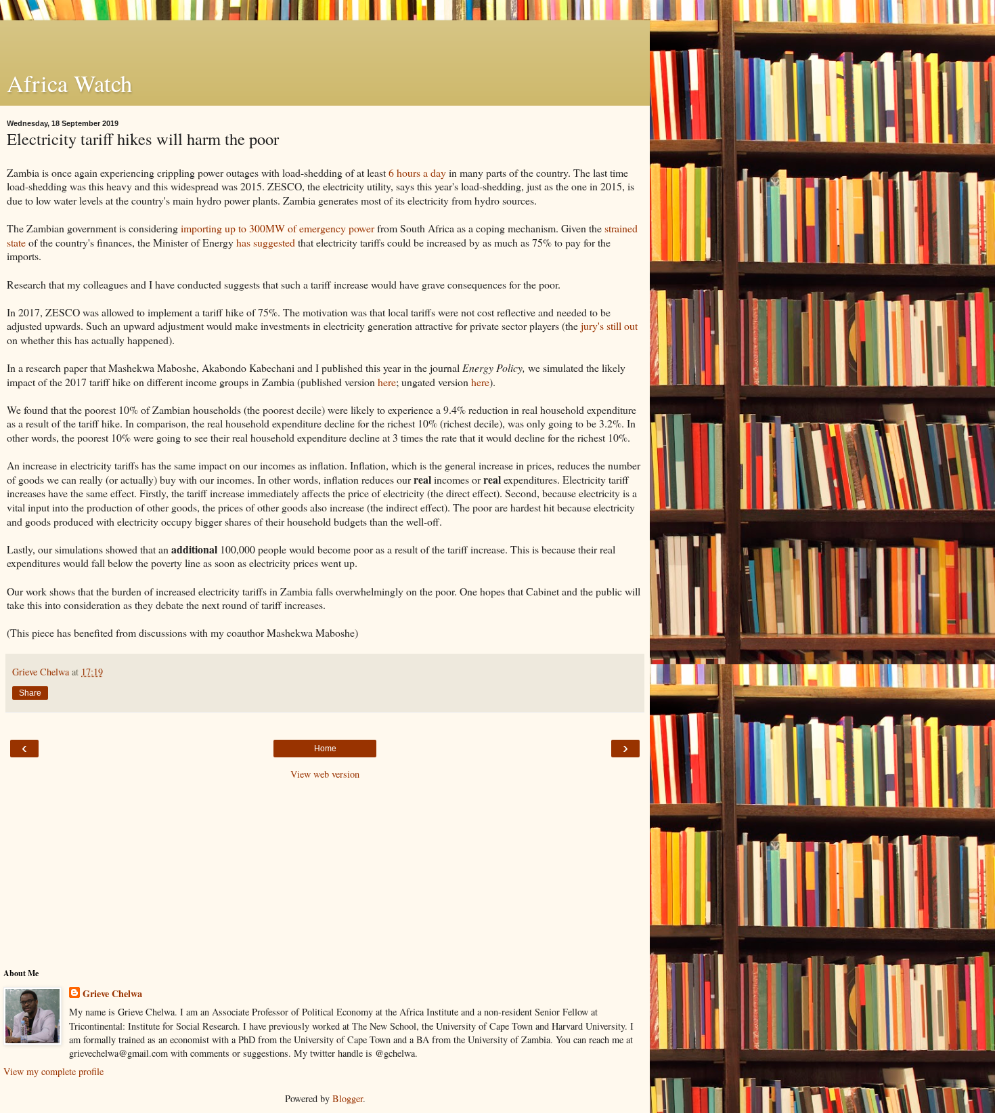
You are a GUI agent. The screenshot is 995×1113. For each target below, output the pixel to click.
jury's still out (609, 325)
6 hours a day (417, 172)
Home (325, 748)
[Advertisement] (325, 37)
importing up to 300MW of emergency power (277, 228)
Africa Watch (69, 83)
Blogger (347, 1098)
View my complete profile (53, 1071)
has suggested (265, 242)
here (387, 382)
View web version (324, 774)
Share (30, 693)
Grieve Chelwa (112, 994)
